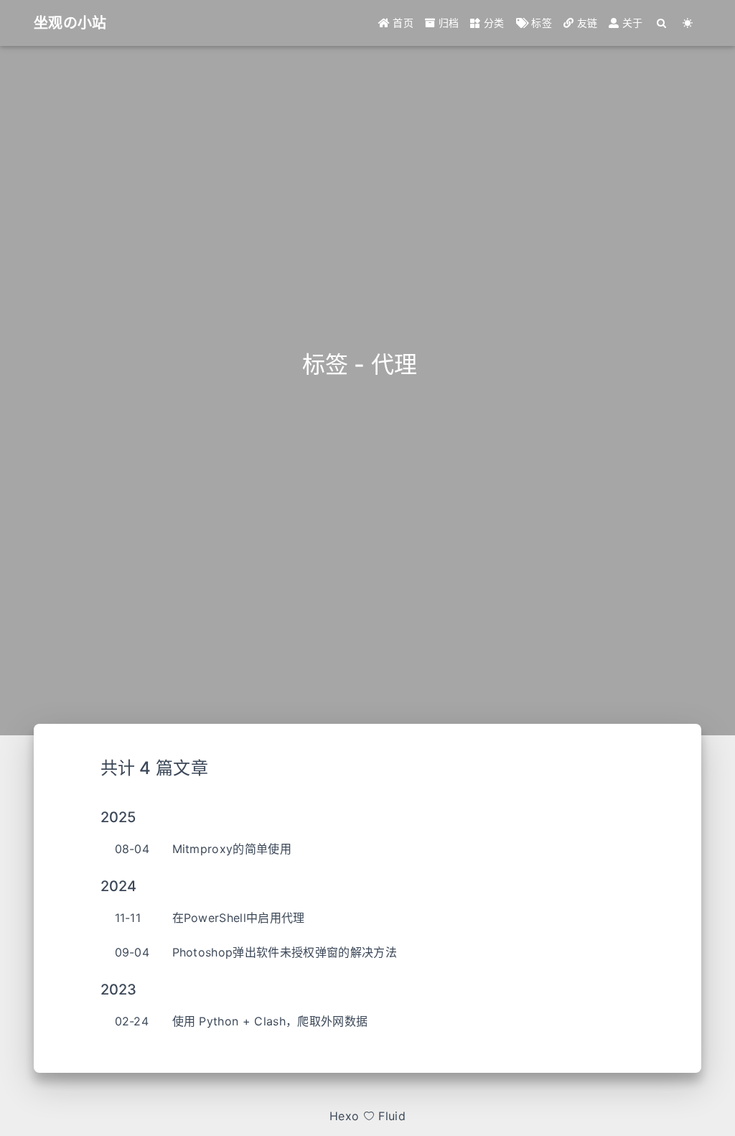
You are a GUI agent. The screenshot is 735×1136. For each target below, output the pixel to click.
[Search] (662, 23)
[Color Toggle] (688, 23)
